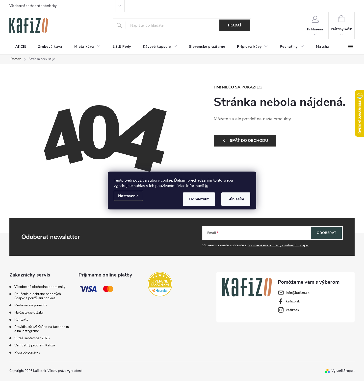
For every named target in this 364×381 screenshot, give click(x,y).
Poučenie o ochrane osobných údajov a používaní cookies (37, 296)
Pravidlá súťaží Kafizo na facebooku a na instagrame (41, 328)
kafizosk (292, 310)
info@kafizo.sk (298, 292)
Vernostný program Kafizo (34, 345)
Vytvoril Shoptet (343, 371)
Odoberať (326, 233)
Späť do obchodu (249, 140)
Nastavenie (128, 196)
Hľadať (234, 25)
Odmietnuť (199, 199)
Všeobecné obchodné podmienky (33, 6)
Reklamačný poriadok (30, 305)
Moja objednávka (27, 352)
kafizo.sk (293, 301)
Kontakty (21, 319)
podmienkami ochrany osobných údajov (278, 245)
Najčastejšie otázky (29, 312)
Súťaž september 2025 (32, 338)
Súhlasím (236, 199)
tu (206, 186)
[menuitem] (20, 46)
